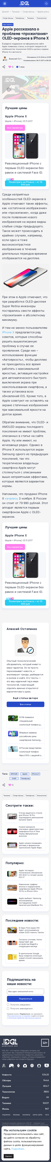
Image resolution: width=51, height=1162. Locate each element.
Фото (25, 1065)
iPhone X (8, 332)
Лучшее (6, 1086)
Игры (11, 1065)
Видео (5, 1097)
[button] (46, 3)
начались (11, 498)
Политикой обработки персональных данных (25, 1018)
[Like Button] (10, 67)
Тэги (47, 1115)
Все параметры (15, 127)
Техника (30, 18)
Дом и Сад (39, 1065)
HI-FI (32, 1065)
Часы (18, 1065)
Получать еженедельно (21, 1008)
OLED (14, 778)
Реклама (16, 1115)
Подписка (6, 1115)
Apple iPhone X (16, 116)
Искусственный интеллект (4, 1065)
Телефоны (19, 18)
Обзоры (6, 1080)
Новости (6, 1074)
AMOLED (14, 774)
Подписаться (25, 998)
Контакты (26, 1115)
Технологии (41, 18)
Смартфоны (8, 18)
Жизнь (5, 1108)
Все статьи (25, 704)
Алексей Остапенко (18, 58)
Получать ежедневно (20, 1005)
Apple (24, 774)
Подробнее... (18, 1148)
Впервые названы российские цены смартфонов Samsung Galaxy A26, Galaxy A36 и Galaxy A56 (30, 740)
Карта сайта (37, 1115)
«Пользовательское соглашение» (19, 1016)
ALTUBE (46, 1065)
